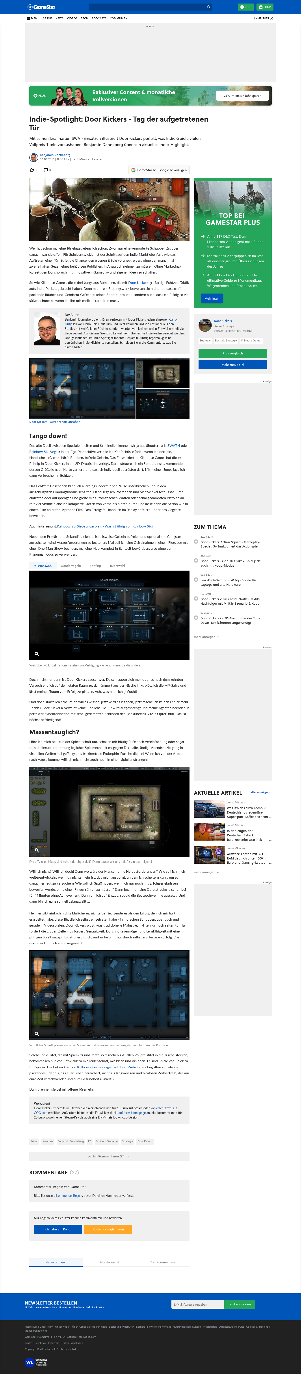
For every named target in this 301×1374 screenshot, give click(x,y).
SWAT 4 (173, 445)
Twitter (29, 1343)
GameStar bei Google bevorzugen (162, 170)
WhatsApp (77, 1343)
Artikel (34, 1141)
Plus (248, 7)
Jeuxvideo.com (87, 1337)
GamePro (43, 1337)
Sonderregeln (71, 566)
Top (162, 1262)
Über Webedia (80, 1326)
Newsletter (153, 1326)
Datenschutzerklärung (231, 1326)
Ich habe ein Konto (58, 1229)
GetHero (72, 1337)
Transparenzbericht (36, 1330)
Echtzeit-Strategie (107, 1141)
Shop (267, 7)
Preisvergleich (233, 353)
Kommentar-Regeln (69, 1195)
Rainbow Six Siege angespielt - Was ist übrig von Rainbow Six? (105, 526)
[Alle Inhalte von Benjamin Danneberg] (33, 157)
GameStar (30, 1337)
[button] (33, 18)
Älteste (109, 1262)
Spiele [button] (47, 18)
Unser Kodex (62, 1326)
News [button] (59, 18)
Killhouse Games (251, 340)
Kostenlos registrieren (108, 1229)
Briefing (95, 566)
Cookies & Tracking (257, 1326)
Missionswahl (43, 566)
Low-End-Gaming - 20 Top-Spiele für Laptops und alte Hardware (228, 582)
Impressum (31, 1326)
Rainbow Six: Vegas (44, 451)
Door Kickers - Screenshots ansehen (54, 422)
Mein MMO (58, 1337)
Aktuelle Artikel (218, 792)
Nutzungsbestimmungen (187, 1326)
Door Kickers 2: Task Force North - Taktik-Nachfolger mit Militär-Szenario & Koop (230, 601)
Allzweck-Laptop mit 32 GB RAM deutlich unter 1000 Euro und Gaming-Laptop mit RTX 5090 (247, 860)
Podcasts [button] (99, 18)
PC (89, 1141)
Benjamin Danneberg (55, 155)
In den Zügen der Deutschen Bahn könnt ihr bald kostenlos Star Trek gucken (246, 837)
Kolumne (48, 1141)
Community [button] (118, 18)
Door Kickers (138, 282)
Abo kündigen (99, 1326)
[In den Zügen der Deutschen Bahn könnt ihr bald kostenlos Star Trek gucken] (209, 832)
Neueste (56, 1262)
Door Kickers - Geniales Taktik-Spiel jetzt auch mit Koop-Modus (230, 563)
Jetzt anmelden (240, 1304)
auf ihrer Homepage (132, 1112)
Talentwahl (117, 566)
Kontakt (166, 1326)
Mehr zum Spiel (232, 365)
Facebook (40, 1343)
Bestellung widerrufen (121, 1326)
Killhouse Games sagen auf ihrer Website (108, 1066)
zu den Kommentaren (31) (106, 1156)
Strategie (127, 1141)
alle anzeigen (259, 792)
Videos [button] (72, 18)
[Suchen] (208, 7)
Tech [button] (84, 18)
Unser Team (46, 1326)
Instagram (53, 1343)
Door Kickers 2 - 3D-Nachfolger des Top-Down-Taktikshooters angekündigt (230, 620)
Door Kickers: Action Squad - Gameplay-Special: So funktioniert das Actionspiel (231, 544)
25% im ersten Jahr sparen (242, 95)
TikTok (65, 1343)
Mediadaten (210, 1326)
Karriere (140, 1326)
